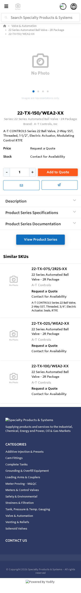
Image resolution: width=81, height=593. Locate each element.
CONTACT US (16, 540)
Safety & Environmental (21, 496)
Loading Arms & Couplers (22, 477)
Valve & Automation (19, 515)
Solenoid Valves (16, 528)
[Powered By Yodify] (40, 586)
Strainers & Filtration (19, 502)
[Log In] (63, 6)
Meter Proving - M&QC (21, 483)
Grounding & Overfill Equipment (27, 470)
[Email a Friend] (59, 185)
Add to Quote (58, 172)
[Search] (5, 17)
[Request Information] (21, 185)
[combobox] (40, 17)
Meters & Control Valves (22, 490)
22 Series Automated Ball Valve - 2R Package (45, 119)
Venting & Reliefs (17, 522)
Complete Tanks (16, 464)
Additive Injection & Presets (24, 451)
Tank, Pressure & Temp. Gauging (27, 509)
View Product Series (40, 239)
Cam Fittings (14, 458)
